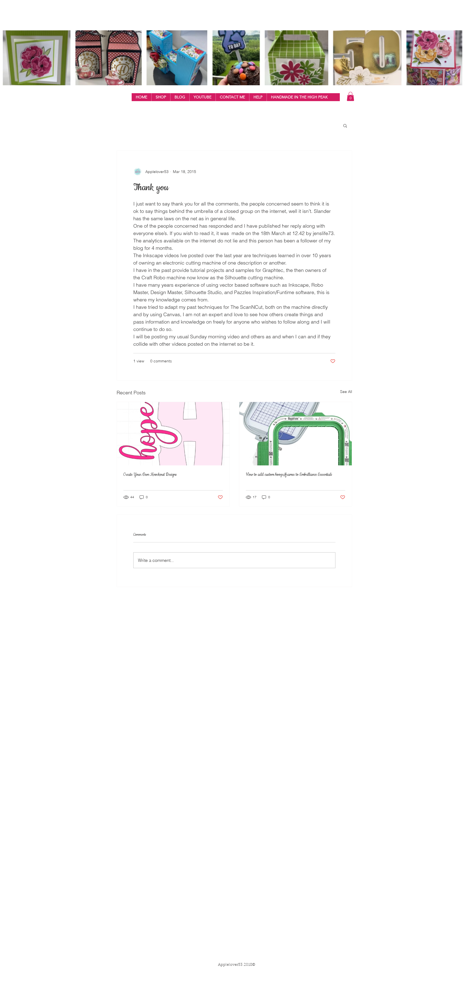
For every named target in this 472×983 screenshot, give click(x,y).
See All (346, 391)
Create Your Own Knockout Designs (150, 474)
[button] (160, 97)
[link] (350, 96)
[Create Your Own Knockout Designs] (173, 433)
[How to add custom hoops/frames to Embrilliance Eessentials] (295, 433)
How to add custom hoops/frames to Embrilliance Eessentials (289, 474)
